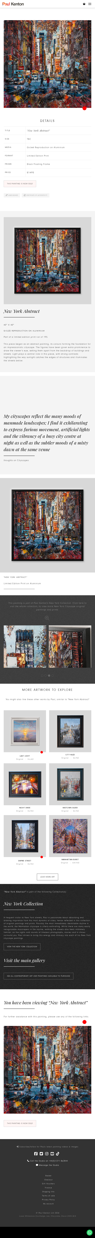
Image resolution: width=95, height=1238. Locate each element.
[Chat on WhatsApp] (90, 1233)
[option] (25, 646)
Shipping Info (48, 1192)
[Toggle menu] (90, 4)
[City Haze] (70, 752)
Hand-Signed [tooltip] (13, 195)
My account (48, 1204)
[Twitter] (36, 1154)
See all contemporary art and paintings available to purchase (38, 976)
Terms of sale (48, 1196)
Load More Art (47, 877)
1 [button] (42, 675)
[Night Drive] (25, 805)
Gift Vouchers (48, 1184)
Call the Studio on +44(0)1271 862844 (48, 1161)
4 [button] (52, 675)
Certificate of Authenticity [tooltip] (36, 195)
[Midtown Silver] (70, 805)
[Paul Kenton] (13, 4)
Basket (48, 1176)
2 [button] (46, 675)
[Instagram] (47, 1154)
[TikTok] (57, 1154)
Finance (48, 1188)
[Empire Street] (25, 856)
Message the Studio (48, 1165)
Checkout (48, 1180)
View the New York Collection (22, 947)
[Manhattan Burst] (70, 856)
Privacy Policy (48, 1200)
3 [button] (49, 675)
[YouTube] (52, 1154)
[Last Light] (25, 752)
